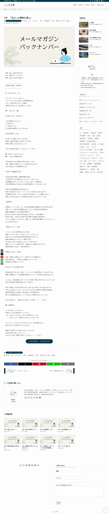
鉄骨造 (68, 20)
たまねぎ (82, 147)
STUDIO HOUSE (91, 141)
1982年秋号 (86, 133)
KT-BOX (100, 133)
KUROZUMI (83, 135)
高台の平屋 (100, 172)
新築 (88, 166)
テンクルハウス (93, 152)
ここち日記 (100, 144)
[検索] (104, 1)
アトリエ (94, 147)
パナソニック (90, 155)
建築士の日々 (86, 110)
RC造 (25, 20)
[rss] (99, 1)
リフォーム (101, 161)
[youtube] (97, 1)
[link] (25, 398)
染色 (98, 169)
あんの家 (93, 144)
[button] (11, 364)
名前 (57, 471)
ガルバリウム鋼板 (98, 149)
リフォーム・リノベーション (90, 100)
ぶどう (87, 147)
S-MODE (90, 138)
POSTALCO (83, 138)
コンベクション (83, 152)
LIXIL (89, 135)
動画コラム (82, 166)
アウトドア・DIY (87, 117)
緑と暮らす (85, 114)
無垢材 (81, 172)
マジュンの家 (83, 161)
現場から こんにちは (88, 107)
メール (58, 478)
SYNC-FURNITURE (84, 144)
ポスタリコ (94, 158)
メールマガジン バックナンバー (13, 20)
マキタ (101, 158)
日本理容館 (94, 166)
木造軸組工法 (47, 20)
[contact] (101, 1)
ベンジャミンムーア (85, 158)
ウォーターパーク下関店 (86, 149)
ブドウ (97, 155)
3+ (80, 133)
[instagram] (95, 1)
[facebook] (90, 1)
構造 (53, 20)
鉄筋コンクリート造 (60, 20)
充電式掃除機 (97, 163)
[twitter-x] (93, 1)
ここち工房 (9, 5)
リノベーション (92, 161)
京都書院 (89, 163)
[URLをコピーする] (68, 364)
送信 (58, 503)
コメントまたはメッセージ (64, 485)
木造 (41, 20)
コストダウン (35, 20)
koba (13, 400)
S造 (29, 20)
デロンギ (101, 152)
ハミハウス (82, 155)
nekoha (98, 135)
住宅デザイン (86, 103)
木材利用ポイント (84, 169)
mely (93, 135)
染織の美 (93, 169)
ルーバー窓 (82, 163)
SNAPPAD (82, 141)
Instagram (93, 133)
